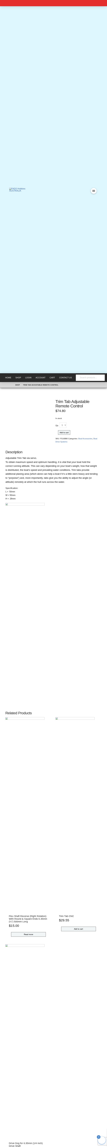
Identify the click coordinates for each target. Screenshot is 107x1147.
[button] (94, 191)
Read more (28, 934)
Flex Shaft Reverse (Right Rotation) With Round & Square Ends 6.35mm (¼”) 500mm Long (28, 919)
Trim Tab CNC (66, 916)
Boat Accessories (85, 439)
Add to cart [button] (78, 929)
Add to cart (64, 432)
